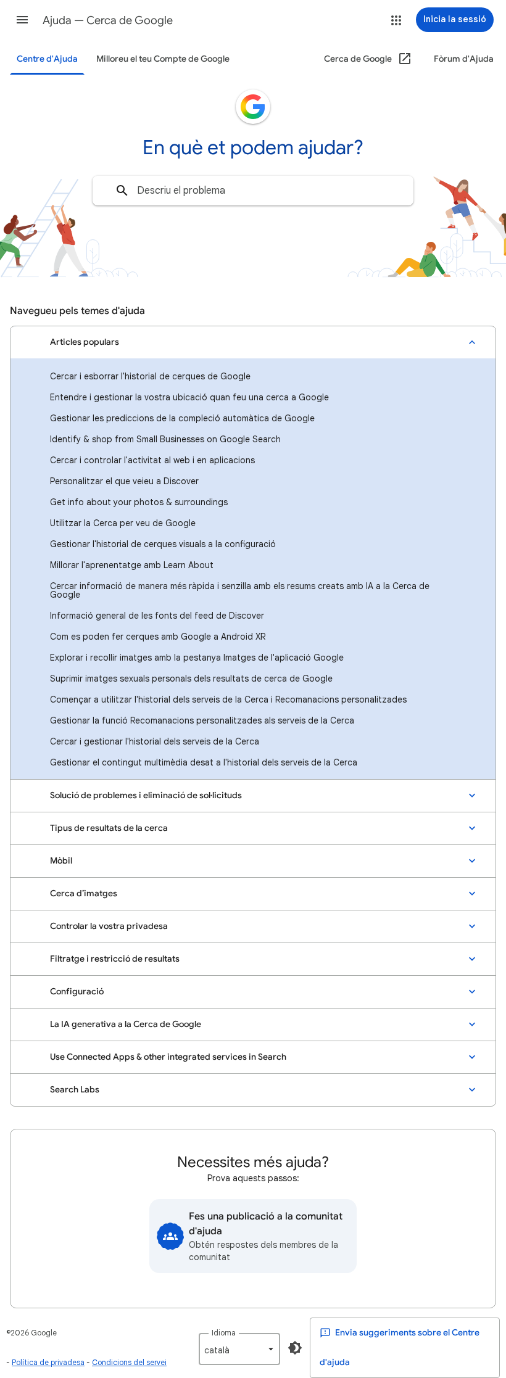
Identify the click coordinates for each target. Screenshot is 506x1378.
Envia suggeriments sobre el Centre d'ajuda (399, 1347)
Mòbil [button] (61, 861)
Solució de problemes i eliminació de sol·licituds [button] (146, 795)
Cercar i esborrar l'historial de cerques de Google (150, 376)
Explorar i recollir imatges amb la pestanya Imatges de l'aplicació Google (197, 657)
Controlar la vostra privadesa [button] (109, 926)
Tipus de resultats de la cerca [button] (109, 828)
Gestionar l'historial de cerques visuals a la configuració (163, 544)
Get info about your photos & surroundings (139, 502)
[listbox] (239, 1349)
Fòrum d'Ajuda (464, 59)
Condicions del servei (129, 1362)
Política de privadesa (48, 1362)
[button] (22, 20)
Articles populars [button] (84, 342)
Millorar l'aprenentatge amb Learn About (132, 565)
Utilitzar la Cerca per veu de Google (123, 523)
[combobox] (253, 190)
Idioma (224, 1332)
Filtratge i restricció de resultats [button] (115, 959)
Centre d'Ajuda (47, 59)
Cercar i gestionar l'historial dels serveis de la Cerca (154, 741)
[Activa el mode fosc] (295, 1348)
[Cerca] (122, 190)
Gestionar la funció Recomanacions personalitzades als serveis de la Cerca (202, 720)
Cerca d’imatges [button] (83, 893)
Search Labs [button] (74, 1089)
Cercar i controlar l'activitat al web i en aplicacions (152, 460)
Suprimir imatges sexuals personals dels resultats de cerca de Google (191, 678)
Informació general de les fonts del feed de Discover (157, 615)
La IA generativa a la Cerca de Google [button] (125, 1024)
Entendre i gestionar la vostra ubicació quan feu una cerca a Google (189, 397)
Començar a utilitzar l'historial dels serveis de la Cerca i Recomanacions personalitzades (228, 699)
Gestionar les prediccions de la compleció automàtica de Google (182, 418)
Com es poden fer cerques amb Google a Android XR (157, 636)
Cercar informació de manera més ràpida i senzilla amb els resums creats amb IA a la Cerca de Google (239, 590)
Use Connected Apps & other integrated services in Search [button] (168, 1057)
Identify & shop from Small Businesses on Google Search (165, 439)
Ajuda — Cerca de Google (108, 20)
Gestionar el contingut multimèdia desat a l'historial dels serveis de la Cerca (203, 762)
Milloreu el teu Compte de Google (163, 59)
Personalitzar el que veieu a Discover (124, 481)
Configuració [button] (77, 991)
